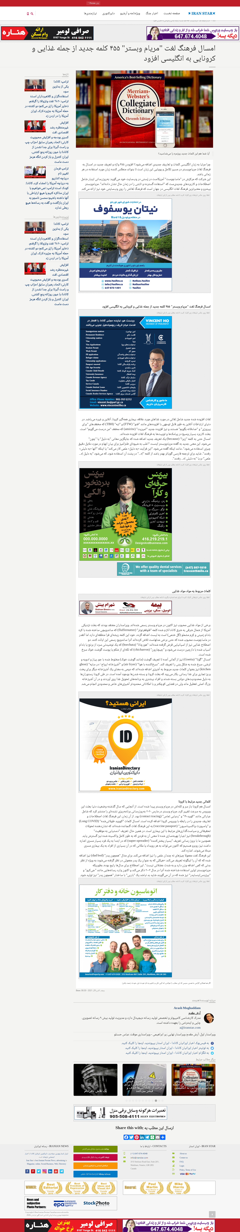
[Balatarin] (152, 1138)
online (37, 1164)
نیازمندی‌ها (90, 13)
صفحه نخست (172, 13)
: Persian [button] (94, 3)
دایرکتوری (108, 13)
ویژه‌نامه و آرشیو (130, 13)
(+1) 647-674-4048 (139, 1154)
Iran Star (29, 1160)
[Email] (157, 1138)
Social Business (47, 1164)
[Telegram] (147, 1138)
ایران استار (64, 1154)
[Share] (162, 1138)
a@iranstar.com (190, 1028)
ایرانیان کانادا (35, 1154)
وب (49, 1154)
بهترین (57, 1154)
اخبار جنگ (152, 13)
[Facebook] (126, 1138)
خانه (214, 20)
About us (183, 1154)
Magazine (30, 1164)
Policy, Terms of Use (188, 1170)
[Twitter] (131, 1138)
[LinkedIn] (141, 1138)
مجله (53, 1154)
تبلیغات (45, 1157)
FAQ (182, 1162)
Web (56, 1164)
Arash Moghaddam (187, 1008)
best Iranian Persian (42, 1160)
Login (182, 1166)
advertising (60, 1160)
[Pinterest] (136, 1138)
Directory (62, 1164)
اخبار (27, 1154)
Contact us (184, 1158)
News (53, 1160)
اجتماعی (51, 1157)
